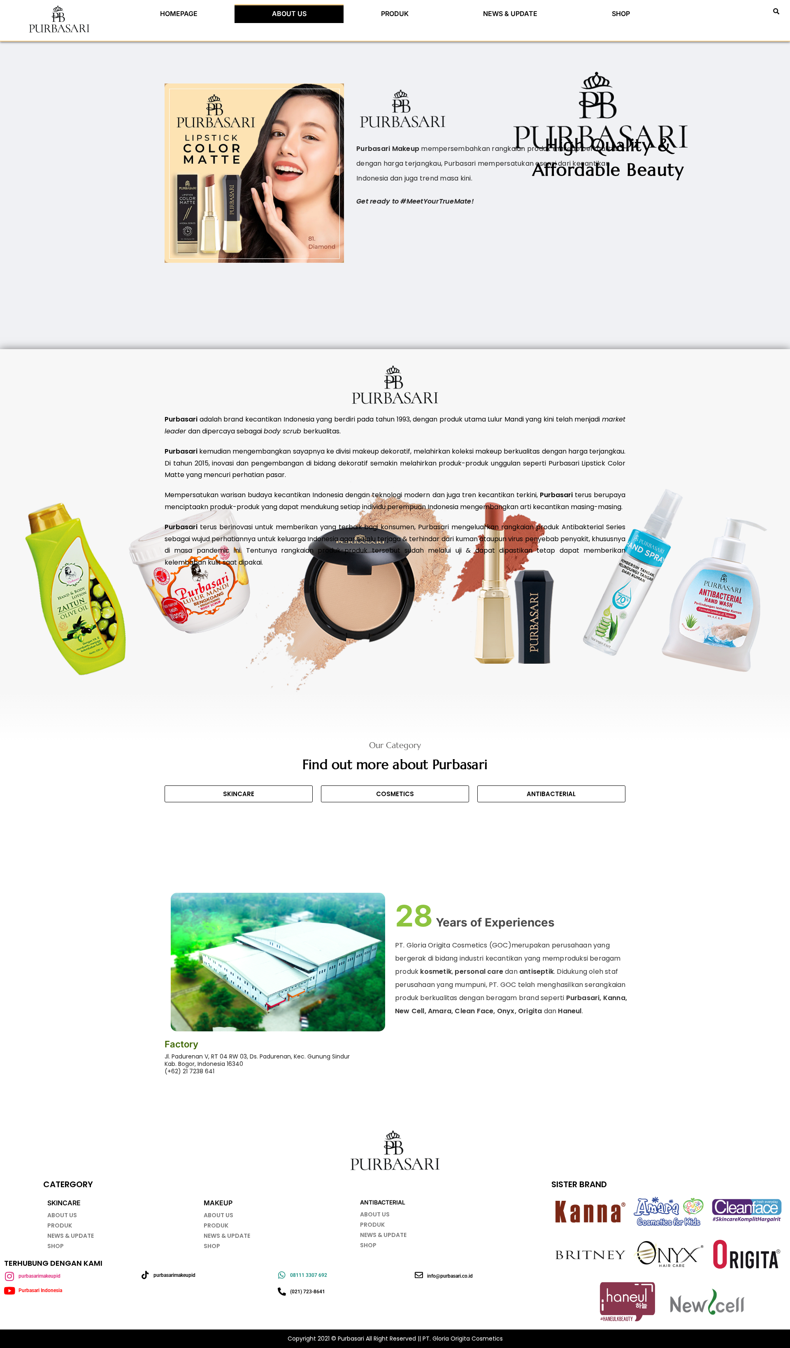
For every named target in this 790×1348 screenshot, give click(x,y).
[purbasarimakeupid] (9, 1276)
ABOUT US (289, 13)
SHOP (621, 13)
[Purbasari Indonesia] (9, 1290)
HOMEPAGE (179, 13)
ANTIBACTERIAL (382, 1202)
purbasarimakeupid (39, 1276)
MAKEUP (218, 1203)
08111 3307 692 (308, 1275)
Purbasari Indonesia (40, 1290)
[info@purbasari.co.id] (419, 1275)
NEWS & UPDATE (510, 13)
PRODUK (395, 13)
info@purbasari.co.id (450, 1276)
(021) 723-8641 (307, 1292)
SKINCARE (64, 1203)
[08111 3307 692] (282, 1275)
